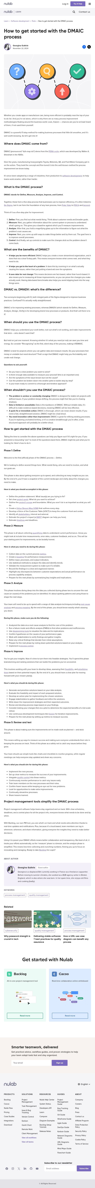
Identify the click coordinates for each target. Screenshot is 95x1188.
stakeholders (24, 514)
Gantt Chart (27, 1125)
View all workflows (29, 1138)
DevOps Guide (63, 1127)
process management (15, 895)
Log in (65, 3)
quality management (38, 895)
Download (8, 1125)
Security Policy (81, 1131)
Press (77, 1112)
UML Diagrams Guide (63, 1143)
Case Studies (9, 1116)
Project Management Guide (62, 1102)
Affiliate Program (82, 1121)
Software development (20, 21)
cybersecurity (11, 930)
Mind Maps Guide (64, 1148)
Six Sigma (8, 205)
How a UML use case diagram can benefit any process (75, 939)
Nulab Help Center (47, 1100)
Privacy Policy (80, 1135)
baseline (20, 557)
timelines (21, 520)
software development (72, 176)
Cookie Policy (80, 1140)
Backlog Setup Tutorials (45, 1126)
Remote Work (27, 1129)
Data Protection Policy (81, 1126)
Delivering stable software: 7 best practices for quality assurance (47, 939)
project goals (22, 499)
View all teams (28, 1142)
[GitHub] (31, 1168)
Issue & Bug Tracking (26, 1111)
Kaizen (52, 714)
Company (79, 1100)
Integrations (8, 1121)
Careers (78, 1104)
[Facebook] (7, 1168)
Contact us (84, 11)
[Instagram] (13, 1168)
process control (26, 646)
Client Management (30, 1133)
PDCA (76, 205)
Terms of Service (81, 1144)
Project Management (27, 1101)
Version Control (28, 1117)
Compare (43, 1116)
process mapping (22, 607)
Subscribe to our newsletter (58, 1162)
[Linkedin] (25, 1169)
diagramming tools (21, 631)
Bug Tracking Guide (62, 1109)
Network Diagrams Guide (64, 1137)
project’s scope (25, 502)
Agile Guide (62, 1123)
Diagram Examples (47, 1121)
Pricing (6, 1112)
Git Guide (61, 1115)
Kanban (25, 1121)
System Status (45, 1104)
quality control (23, 777)
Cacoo (6, 1104)
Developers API (45, 1108)
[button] (84, 1084)
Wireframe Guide (64, 1119)
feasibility (69, 669)
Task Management (29, 1106)
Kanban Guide (63, 1131)
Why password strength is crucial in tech (17, 937)
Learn (6, 21)
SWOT (39, 517)
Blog (77, 1108)
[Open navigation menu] (89, 4)
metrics (43, 554)
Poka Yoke (66, 205)
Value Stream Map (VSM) (27, 508)
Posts (34, 21)
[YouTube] (37, 1169)
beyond (86, 205)
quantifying (37, 533)
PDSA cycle (54, 151)
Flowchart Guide (64, 1153)
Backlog (42, 850)
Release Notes (45, 1131)
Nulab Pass (8, 1108)
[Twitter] (19, 1168)
